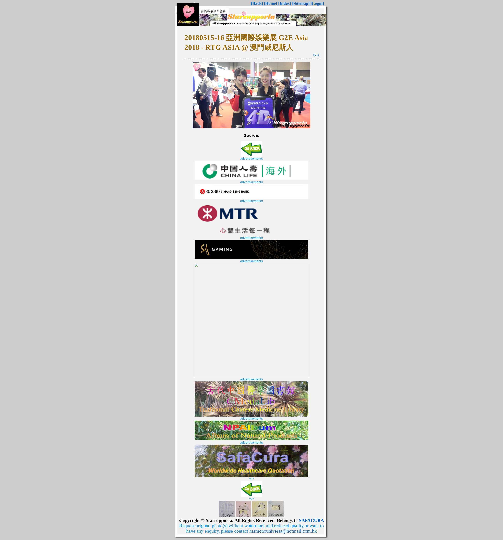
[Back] (257, 3)
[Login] (317, 3)
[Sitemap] (301, 3)
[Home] (270, 3)
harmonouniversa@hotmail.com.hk (283, 531)
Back (316, 55)
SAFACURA (311, 520)
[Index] (284, 3)
